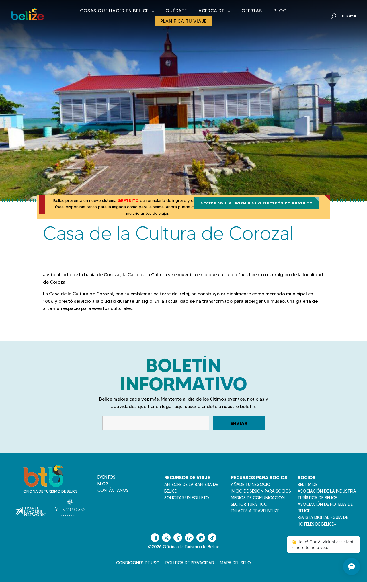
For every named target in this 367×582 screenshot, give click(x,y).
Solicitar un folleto (186, 497)
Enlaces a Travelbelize (255, 510)
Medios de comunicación (258, 497)
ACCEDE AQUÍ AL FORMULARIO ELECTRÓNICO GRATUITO (256, 203)
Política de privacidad (189, 562)
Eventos (106, 477)
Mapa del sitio (235, 562)
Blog (280, 10)
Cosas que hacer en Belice (117, 12)
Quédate (176, 10)
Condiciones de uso (138, 562)
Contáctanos (112, 490)
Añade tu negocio (250, 484)
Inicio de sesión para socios (261, 491)
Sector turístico (249, 504)
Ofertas (251, 10)
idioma (349, 15)
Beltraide (307, 484)
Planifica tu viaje (183, 21)
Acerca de (214, 12)
